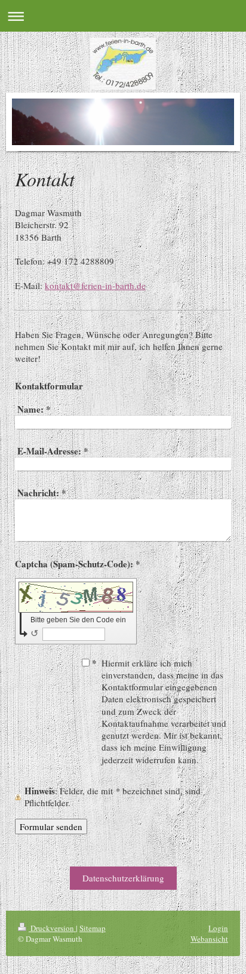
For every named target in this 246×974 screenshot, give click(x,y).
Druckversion (52, 928)
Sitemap (92, 928)
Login (218, 928)
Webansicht (209, 938)
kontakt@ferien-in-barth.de (95, 285)
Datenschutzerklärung (123, 878)
